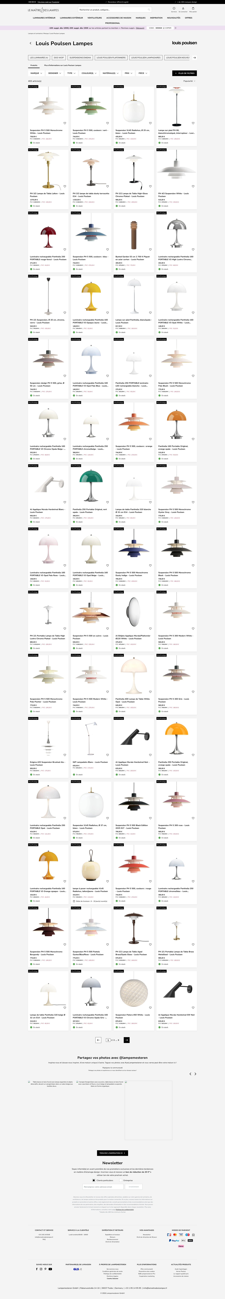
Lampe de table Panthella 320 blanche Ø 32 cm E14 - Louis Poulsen (133, 510)
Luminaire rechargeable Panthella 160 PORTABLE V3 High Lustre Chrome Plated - (175, 258)
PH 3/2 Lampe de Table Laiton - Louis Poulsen (47, 195)
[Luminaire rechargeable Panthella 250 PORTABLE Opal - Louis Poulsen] (48, 811)
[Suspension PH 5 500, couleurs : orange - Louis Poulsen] (134, 432)
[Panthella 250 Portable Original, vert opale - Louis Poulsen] (91, 495)
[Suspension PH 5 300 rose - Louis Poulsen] (176, 811)
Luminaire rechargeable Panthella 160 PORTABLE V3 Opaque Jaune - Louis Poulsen (90, 321)
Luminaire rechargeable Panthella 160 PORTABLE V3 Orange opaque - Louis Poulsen (47, 890)
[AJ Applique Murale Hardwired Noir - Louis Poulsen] (134, 748)
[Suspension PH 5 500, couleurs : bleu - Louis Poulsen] (91, 242)
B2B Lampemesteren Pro (146, 1274)
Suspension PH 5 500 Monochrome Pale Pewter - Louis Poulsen (46, 700)
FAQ (44, 1239)
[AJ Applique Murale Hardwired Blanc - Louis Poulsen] (48, 495)
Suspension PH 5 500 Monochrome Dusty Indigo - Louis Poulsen (132, 574)
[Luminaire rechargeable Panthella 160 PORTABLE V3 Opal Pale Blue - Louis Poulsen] (91, 369)
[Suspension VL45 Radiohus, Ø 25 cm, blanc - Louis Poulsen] (134, 116)
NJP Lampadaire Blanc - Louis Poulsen (90, 762)
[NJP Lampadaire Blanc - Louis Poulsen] (91, 748)
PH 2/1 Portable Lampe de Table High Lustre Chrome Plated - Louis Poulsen (47, 637)
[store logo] (43, 9)
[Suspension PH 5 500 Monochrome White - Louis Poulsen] (48, 116)
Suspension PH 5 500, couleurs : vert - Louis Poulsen (90, 131)
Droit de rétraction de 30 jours (147, 1237)
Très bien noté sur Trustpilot (48, 2)
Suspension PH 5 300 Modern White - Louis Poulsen (175, 637)
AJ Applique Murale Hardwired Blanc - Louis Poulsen (47, 510)
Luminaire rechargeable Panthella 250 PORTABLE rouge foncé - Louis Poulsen (48, 258)
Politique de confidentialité (125, 1209)
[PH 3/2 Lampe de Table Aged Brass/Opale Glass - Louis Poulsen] (134, 937)
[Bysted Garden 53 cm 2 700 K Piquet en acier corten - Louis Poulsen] (134, 242)
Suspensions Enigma (80, 57)
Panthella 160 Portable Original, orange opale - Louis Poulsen (173, 447)
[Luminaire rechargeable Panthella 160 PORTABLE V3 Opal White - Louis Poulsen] (176, 306)
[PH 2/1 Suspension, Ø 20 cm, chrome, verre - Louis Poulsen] (48, 306)
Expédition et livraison (112, 1234)
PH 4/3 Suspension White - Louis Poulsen (173, 195)
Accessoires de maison (181, 1276)
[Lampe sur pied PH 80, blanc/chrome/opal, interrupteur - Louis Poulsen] (176, 116)
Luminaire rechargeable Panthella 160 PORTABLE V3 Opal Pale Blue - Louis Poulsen (90, 384)
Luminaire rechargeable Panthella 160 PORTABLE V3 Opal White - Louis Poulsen (175, 321)
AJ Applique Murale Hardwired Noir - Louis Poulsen (133, 763)
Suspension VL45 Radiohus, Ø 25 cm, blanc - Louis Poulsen (133, 131)
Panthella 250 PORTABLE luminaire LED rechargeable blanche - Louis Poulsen (132, 384)
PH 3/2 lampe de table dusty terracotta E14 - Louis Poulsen (91, 195)
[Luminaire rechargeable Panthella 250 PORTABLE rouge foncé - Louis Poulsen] (48, 242)
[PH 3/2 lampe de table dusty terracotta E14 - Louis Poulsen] (91, 179)
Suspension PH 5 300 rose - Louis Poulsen (173, 826)
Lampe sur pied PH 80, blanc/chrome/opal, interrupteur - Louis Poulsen (176, 131)
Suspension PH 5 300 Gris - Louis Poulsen (173, 700)
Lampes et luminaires (35, 33)
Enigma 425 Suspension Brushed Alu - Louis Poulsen (47, 763)
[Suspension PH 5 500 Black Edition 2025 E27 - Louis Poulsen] (134, 811)
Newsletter (147, 1234)
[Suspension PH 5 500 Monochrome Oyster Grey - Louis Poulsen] (176, 495)
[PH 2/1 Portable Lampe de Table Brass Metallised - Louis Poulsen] (176, 937)
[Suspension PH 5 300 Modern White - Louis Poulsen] (176, 621)
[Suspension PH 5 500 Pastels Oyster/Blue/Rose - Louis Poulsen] (91, 937)
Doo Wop (59, 57)
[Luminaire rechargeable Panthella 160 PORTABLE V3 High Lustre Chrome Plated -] (176, 242)
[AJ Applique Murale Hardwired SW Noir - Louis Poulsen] (176, 1001)
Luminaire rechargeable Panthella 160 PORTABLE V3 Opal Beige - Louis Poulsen (90, 574)
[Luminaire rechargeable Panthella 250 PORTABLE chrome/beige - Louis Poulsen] (91, 432)
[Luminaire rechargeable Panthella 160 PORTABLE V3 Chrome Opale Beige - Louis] (48, 432)
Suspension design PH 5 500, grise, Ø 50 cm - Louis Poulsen (47, 384)
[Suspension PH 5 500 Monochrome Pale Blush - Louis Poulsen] (176, 369)
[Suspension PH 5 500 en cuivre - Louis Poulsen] (91, 621)
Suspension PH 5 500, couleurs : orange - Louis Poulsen (134, 447)
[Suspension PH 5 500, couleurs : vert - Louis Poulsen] (91, 116)
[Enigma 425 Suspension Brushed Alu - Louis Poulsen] (48, 748)
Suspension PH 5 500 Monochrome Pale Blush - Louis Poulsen (174, 384)
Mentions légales (112, 1276)
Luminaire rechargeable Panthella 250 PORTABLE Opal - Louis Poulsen (47, 826)
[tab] (36, 73)
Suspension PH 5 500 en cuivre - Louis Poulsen (90, 637)
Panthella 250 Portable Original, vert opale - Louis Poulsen (90, 510)
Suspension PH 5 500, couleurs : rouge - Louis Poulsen (133, 890)
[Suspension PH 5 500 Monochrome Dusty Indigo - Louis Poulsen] (134, 558)
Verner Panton (181, 1271)
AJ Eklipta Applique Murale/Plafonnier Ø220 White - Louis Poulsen (133, 637)
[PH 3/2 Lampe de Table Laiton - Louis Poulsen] (48, 179)
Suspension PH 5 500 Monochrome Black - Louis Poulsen (174, 574)
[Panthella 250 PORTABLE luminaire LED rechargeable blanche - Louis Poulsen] (134, 369)
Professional (112, 23)
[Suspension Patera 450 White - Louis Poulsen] (134, 1001)
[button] (64, 123)
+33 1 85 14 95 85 (44, 1234)
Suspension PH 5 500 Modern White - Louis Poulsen (90, 700)
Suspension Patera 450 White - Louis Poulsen (133, 1016)
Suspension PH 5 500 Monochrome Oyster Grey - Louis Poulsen (174, 510)
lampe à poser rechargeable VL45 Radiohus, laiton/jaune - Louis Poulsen (90, 890)
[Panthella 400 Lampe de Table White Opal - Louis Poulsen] (134, 685)
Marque (46, 33)
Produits (33, 65)
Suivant (193, 57)
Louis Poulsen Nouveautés (180, 57)
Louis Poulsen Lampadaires (145, 57)
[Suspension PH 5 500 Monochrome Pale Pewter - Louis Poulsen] (48, 685)
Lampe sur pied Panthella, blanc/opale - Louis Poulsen (134, 321)
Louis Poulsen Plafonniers (111, 57)
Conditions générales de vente (112, 1271)
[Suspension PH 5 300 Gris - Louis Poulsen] (176, 685)
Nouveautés (173, 17)
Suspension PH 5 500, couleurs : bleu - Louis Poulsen (90, 258)
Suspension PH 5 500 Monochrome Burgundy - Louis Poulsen (46, 953)
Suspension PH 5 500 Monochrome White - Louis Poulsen (46, 131)
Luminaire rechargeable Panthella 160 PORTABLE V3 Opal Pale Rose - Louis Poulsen (47, 574)
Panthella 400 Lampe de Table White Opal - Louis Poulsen (133, 700)
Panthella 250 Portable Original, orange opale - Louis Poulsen (173, 763)
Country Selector (112, 1278)
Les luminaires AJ (39, 57)
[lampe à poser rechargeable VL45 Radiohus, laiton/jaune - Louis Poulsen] (91, 874)
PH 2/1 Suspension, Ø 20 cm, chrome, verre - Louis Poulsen (47, 321)
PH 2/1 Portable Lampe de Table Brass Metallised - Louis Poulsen (176, 953)
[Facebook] (37, 1269)
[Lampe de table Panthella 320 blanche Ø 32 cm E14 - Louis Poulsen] (134, 495)
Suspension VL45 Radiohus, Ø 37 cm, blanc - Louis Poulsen (90, 826)
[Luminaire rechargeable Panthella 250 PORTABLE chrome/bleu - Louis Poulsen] (176, 874)
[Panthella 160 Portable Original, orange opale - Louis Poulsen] (176, 432)
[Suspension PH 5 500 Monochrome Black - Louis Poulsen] (176, 558)
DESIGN (160, 28)
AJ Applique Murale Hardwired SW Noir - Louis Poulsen (176, 1016)
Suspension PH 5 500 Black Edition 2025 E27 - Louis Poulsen (132, 826)
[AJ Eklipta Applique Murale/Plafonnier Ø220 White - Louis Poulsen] (134, 621)
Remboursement (112, 1239)
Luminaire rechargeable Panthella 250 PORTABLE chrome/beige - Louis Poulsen (90, 447)
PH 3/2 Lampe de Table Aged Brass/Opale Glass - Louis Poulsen (131, 953)
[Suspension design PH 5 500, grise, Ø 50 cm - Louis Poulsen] (48, 369)
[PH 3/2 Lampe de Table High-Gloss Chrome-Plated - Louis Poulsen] (134, 179)
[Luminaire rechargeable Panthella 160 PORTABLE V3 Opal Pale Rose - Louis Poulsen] (48, 558)
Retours (112, 1237)
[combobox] (115, 9)
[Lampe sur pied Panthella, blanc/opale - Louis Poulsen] (134, 306)
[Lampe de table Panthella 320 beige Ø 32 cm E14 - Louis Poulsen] (48, 1001)
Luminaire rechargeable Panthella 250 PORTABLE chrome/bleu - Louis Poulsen (175, 890)
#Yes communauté (147, 1269)
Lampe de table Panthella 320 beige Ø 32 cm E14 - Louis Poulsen (47, 1016)
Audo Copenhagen (181, 1269)
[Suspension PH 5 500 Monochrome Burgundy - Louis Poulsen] (48, 937)
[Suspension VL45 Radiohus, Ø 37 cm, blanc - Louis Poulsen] (91, 811)
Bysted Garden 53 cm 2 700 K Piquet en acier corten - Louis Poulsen (133, 258)
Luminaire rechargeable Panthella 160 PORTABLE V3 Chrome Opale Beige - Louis (47, 447)
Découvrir (140, 28)
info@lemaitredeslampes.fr (44, 1237)
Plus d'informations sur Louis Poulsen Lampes (62, 65)
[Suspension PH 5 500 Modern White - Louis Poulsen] (91, 685)
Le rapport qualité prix (181, 1274)
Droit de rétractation (112, 1242)
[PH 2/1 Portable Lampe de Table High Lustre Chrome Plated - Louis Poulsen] (48, 621)
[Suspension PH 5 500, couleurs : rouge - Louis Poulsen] (134, 874)
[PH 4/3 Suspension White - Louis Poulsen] (176, 179)
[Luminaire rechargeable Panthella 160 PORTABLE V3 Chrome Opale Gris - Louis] (91, 1001)
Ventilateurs (95, 17)
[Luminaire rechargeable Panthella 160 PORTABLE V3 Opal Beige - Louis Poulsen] (91, 558)
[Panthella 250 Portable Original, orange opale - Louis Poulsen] (176, 748)
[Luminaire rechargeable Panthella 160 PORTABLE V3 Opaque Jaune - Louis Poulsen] (91, 306)
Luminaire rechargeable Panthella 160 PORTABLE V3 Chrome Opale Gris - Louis (90, 1016)
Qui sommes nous (112, 1269)
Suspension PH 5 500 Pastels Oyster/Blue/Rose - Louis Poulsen (88, 953)
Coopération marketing (146, 1276)
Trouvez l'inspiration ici (111, 1153)
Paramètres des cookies (147, 1271)
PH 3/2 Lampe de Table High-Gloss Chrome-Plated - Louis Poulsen (132, 195)
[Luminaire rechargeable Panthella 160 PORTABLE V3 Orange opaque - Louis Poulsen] (48, 874)
